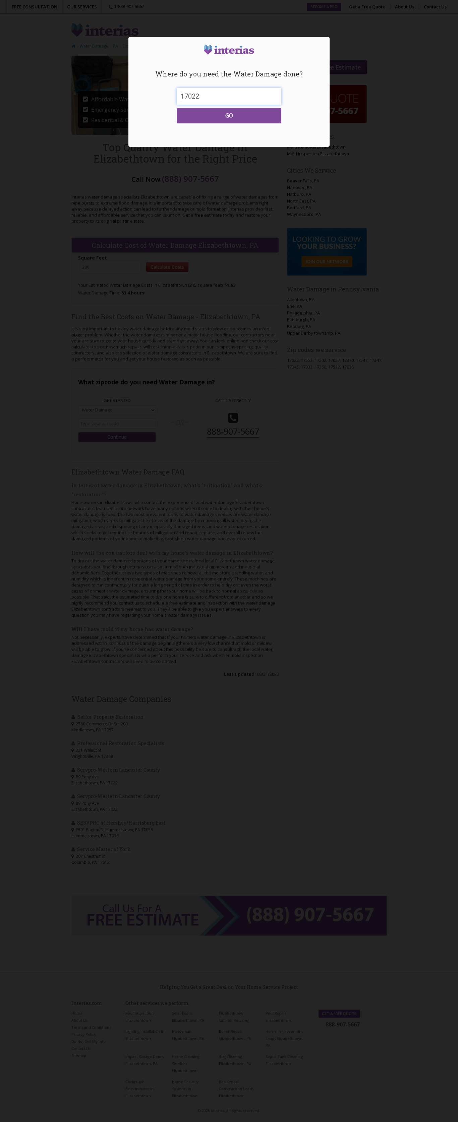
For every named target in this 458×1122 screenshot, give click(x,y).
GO (229, 115)
